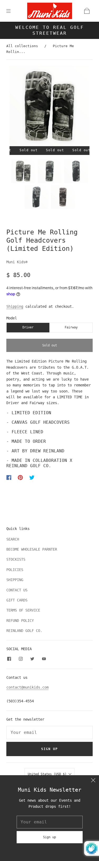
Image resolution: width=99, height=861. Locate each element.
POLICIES (14, 570)
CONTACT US (16, 590)
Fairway (71, 327)
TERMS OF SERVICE (23, 610)
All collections (22, 46)
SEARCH (12, 539)
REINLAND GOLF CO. (24, 630)
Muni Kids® (16, 262)
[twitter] (32, 658)
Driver (28, 327)
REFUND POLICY (20, 620)
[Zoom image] (50, 107)
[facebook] (9, 658)
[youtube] (44, 658)
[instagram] (20, 658)
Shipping (14, 306)
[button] (18, 107)
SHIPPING (14, 580)
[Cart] (87, 11)
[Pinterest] (20, 477)
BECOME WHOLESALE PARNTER (31, 549)
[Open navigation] (12, 10)
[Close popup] (93, 781)
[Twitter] (32, 477)
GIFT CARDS (16, 600)
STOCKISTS (15, 559)
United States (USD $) (48, 774)
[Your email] (49, 732)
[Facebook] (9, 477)
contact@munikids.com (27, 687)
